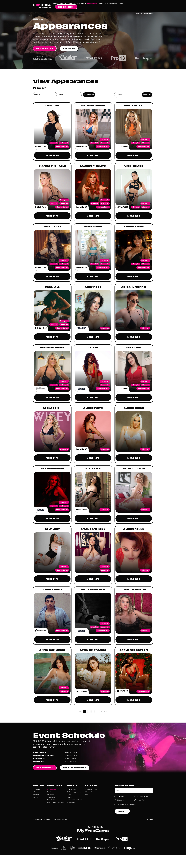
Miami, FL (36, 797)
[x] (147, 819)
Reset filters (89, 95)
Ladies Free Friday (110, 3)
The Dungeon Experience (55, 802)
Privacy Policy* (132, 804)
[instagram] (150, 819)
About (55, 3)
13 (101, 711)
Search (146, 95)
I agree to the (127, 804)
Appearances (92, 3)
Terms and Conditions (74, 800)
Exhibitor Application (74, 792)
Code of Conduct (72, 789)
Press (69, 794)
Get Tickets (65, 7)
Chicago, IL (36, 789)
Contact (121, 3)
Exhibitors (50, 794)
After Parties (51, 800)
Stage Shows (51, 797)
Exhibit (100, 3)
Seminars (50, 792)
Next (105, 711)
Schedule (72, 3)
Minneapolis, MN (38, 792)
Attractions (80, 3)
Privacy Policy (72, 802)
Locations (62, 3)
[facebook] (152, 819)
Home (138, 13)
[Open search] (152, 4)
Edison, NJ (36, 794)
